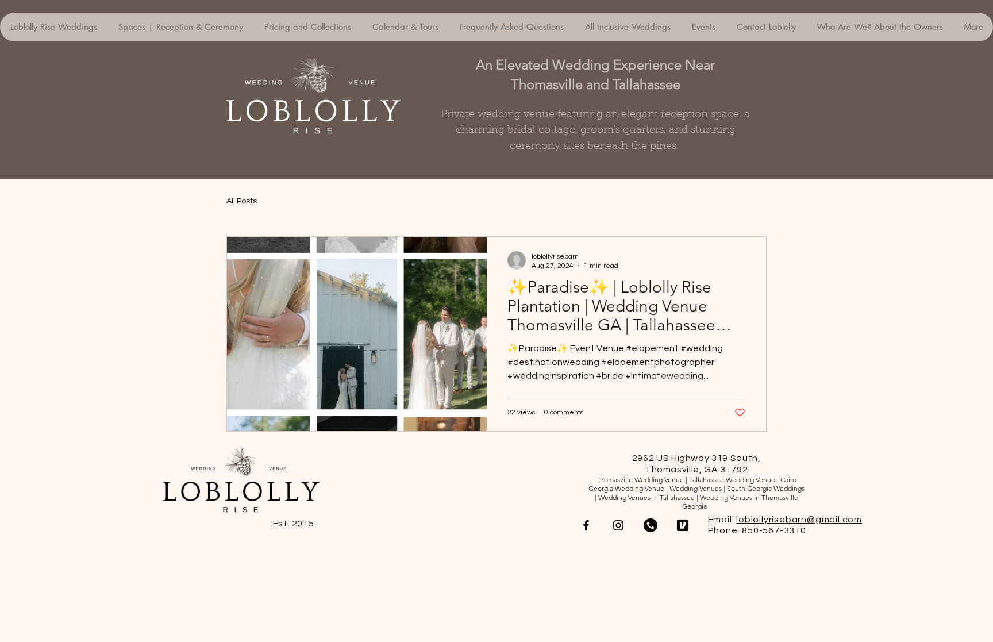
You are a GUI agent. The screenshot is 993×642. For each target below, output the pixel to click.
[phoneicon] (650, 525)
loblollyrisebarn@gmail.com (799, 519)
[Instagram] (618, 525)
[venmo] (683, 525)
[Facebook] (586, 525)
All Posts (241, 201)
